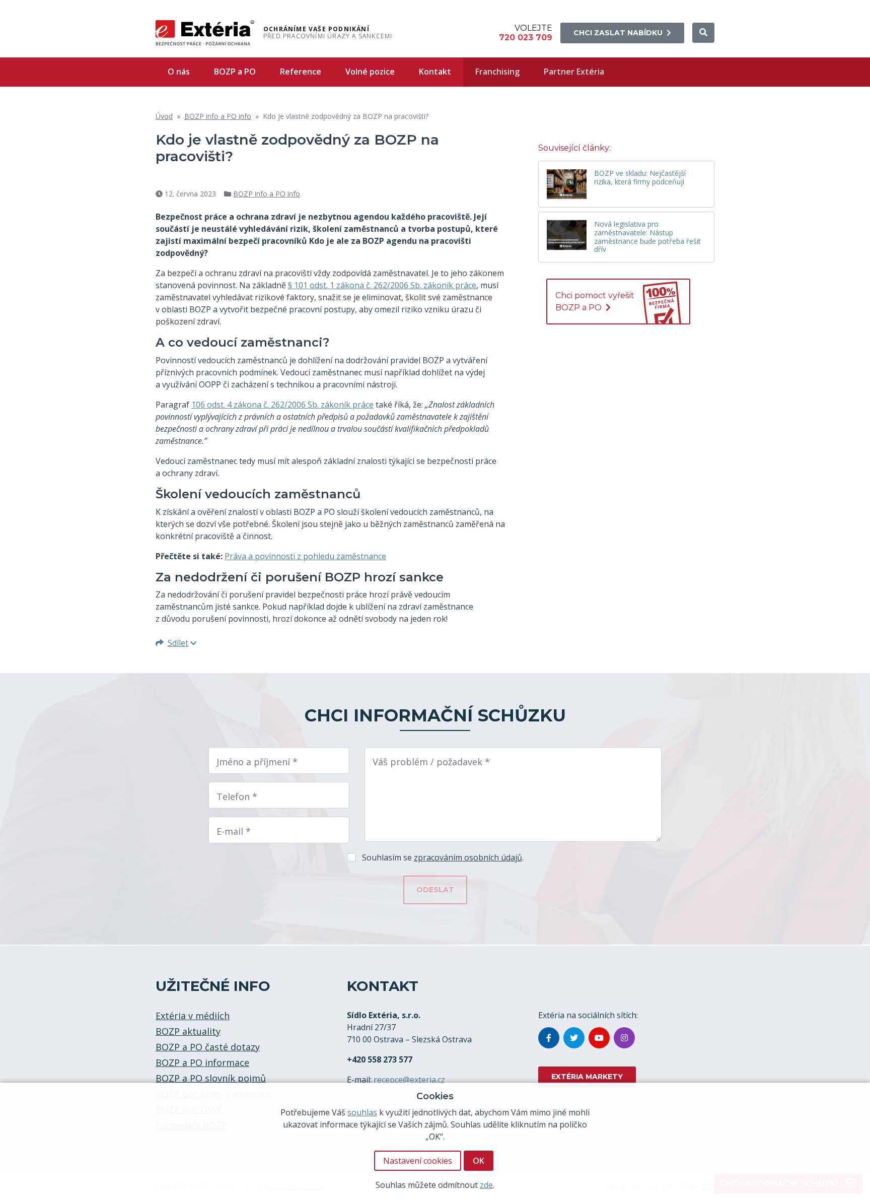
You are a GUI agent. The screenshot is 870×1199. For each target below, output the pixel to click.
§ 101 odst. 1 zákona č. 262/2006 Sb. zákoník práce (382, 285)
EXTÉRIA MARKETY (587, 1076)
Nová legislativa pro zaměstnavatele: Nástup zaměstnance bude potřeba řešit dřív (647, 237)
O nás (179, 71)
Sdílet (178, 642)
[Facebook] (548, 1037)
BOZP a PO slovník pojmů (211, 1078)
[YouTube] (599, 1037)
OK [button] (478, 1160)
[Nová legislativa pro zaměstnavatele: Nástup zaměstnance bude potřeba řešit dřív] (567, 235)
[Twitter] (574, 1037)
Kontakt (435, 71)
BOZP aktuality (188, 1031)
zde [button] (486, 1184)
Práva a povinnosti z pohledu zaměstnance (305, 556)
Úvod (164, 116)
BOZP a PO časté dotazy (208, 1047)
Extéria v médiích (193, 1016)
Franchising (497, 71)
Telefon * (236, 796)
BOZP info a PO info (217, 116)
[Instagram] (624, 1037)
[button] (703, 33)
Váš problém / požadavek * (431, 762)
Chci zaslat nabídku (618, 32)
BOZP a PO (235, 71)
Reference (300, 71)
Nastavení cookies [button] (417, 1160)
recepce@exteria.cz (409, 1079)
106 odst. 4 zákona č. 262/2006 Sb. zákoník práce (282, 404)
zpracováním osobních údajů (468, 857)
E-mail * (233, 831)
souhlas (362, 1112)
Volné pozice (370, 71)
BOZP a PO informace (202, 1062)
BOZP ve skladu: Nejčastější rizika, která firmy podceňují (640, 177)
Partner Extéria (574, 71)
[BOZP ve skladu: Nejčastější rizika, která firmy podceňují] (567, 184)
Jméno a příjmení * (257, 762)
